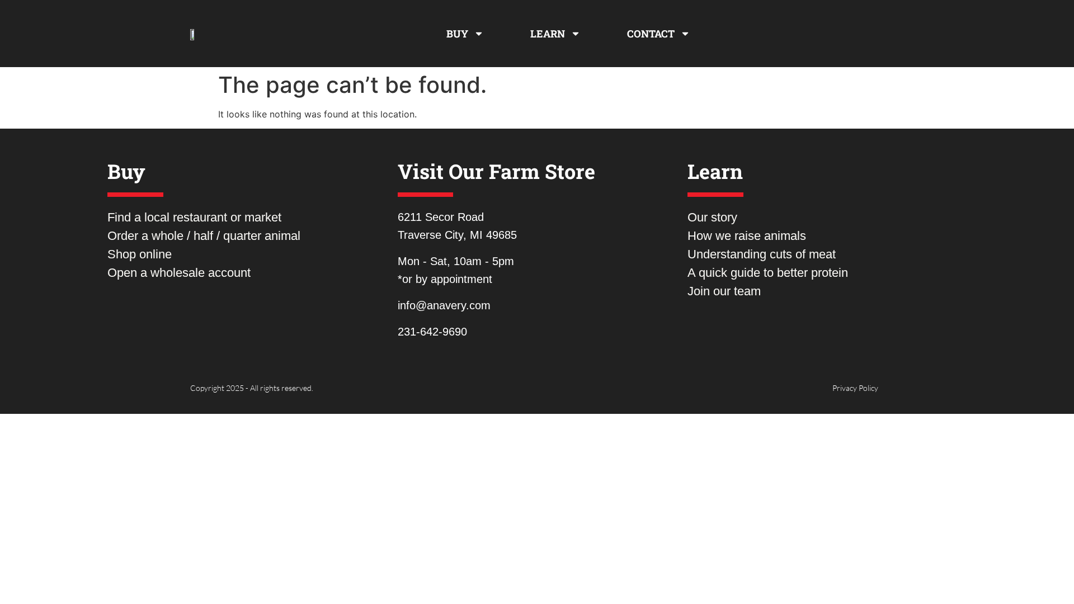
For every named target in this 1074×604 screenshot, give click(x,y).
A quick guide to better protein (767, 273)
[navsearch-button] (862, 33)
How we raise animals (746, 236)
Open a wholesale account (179, 273)
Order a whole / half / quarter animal (203, 236)
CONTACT (651, 33)
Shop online (139, 254)
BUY (457, 33)
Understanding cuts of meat (761, 254)
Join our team (724, 291)
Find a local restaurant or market (194, 217)
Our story (712, 217)
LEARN (547, 33)
